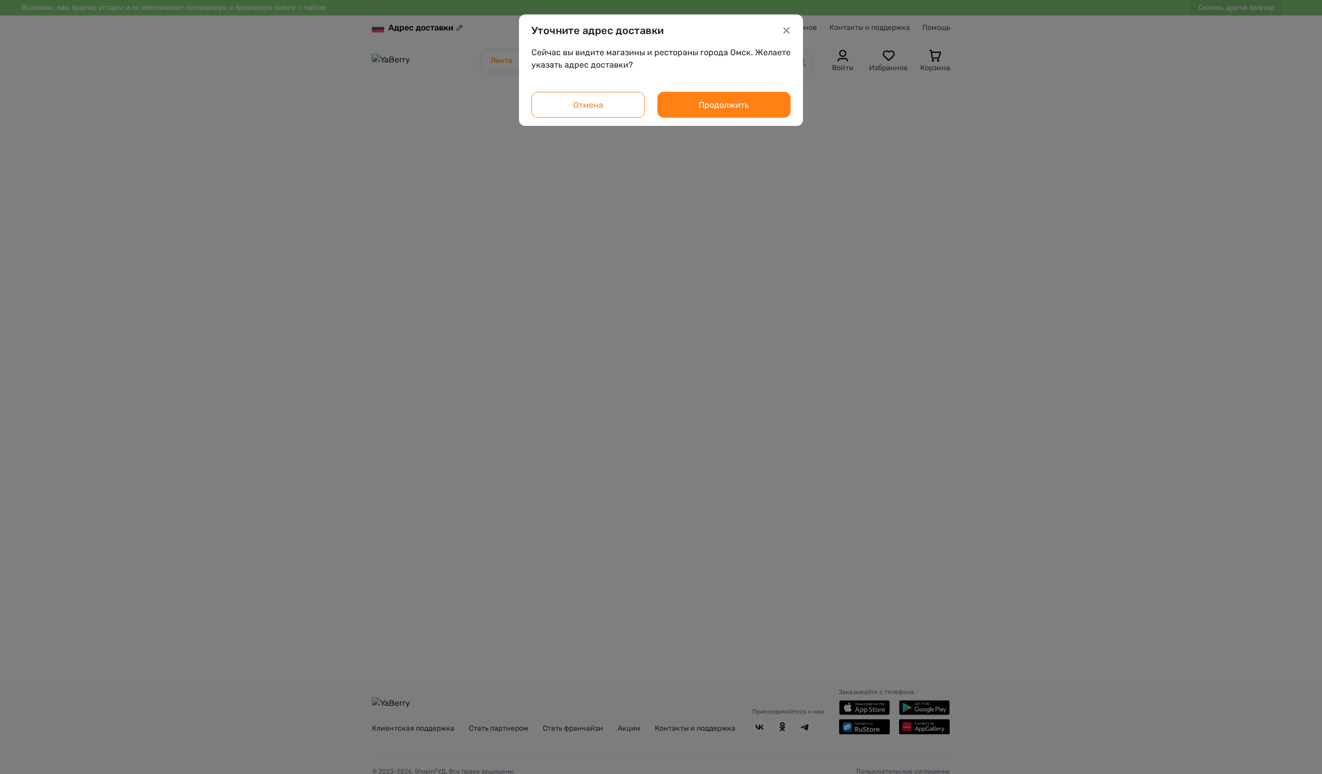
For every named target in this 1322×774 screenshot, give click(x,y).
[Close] (786, 30)
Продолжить (724, 105)
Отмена (588, 105)
